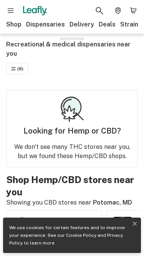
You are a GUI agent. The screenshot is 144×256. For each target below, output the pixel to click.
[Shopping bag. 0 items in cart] (133, 10)
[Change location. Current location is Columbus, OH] (117, 10)
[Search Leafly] (99, 10)
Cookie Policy (81, 235)
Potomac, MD (112, 202)
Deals (107, 24)
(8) (20, 68)
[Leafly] (35, 10)
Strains (131, 24)
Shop (14, 24)
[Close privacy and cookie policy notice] (135, 224)
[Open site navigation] (10, 10)
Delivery (82, 24)
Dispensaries (45, 24)
